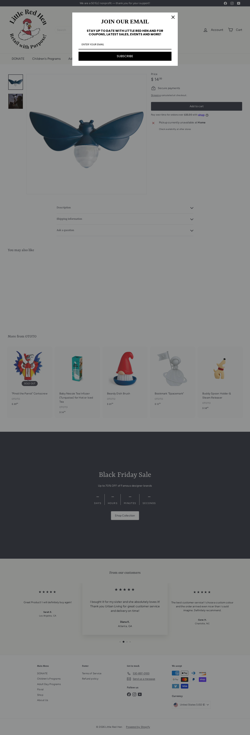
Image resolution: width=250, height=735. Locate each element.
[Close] (173, 17)
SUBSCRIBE (125, 56)
